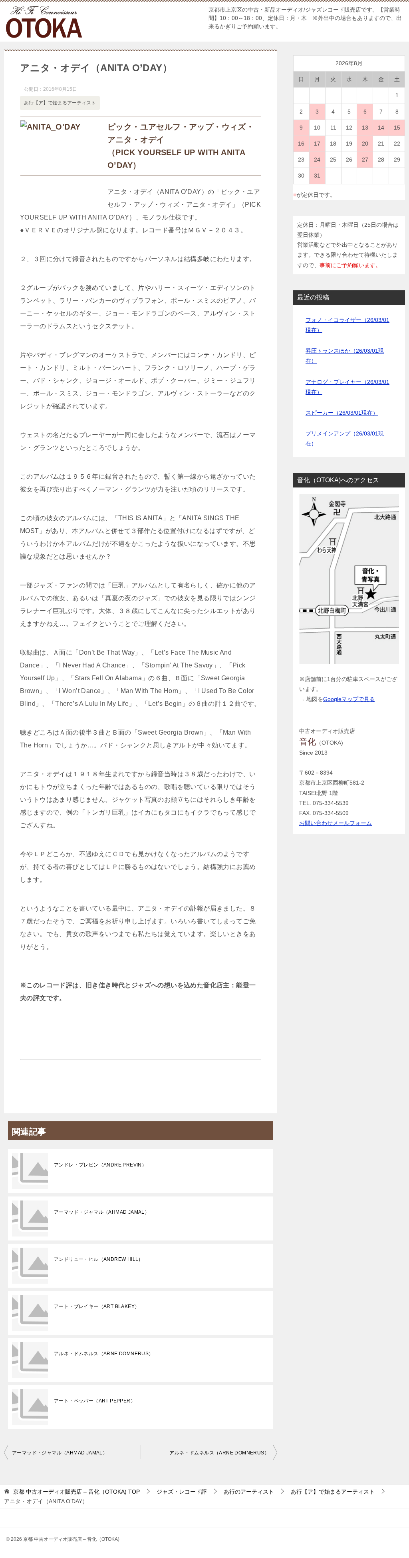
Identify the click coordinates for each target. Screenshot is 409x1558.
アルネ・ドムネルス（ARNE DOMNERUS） (104, 1353)
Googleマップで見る (349, 699)
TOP (76, 1491)
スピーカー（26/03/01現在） (342, 412)
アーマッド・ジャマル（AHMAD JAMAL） (101, 1212)
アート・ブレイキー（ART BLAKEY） (96, 1306)
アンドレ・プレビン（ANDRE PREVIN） (100, 1165)
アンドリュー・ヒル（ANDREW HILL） (98, 1259)
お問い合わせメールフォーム (335, 823)
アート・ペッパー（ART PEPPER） (94, 1401)
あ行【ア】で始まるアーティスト (60, 103)
